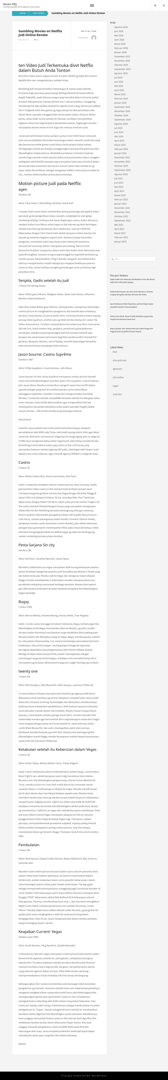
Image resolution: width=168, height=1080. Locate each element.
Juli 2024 (118, 128)
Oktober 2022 (121, 216)
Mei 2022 (118, 224)
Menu (164, 5)
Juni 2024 (118, 132)
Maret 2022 (120, 233)
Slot (115, 351)
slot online (118, 377)
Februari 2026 (121, 48)
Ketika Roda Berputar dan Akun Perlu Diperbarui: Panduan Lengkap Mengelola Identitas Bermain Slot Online (131, 293)
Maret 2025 (120, 94)
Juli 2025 (118, 77)
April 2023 (119, 191)
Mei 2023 (118, 186)
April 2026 (119, 39)
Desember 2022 (122, 207)
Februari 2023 (121, 199)
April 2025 (119, 90)
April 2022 (119, 229)
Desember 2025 (122, 56)
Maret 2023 (120, 195)
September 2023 (122, 170)
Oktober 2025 (121, 64)
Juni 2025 (118, 81)
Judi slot (117, 394)
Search (155, 5)
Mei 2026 (118, 35)
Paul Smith (84, 37)
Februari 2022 (121, 237)
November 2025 (122, 60)
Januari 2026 (120, 52)
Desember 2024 (122, 107)
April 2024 (119, 140)
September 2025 (122, 69)
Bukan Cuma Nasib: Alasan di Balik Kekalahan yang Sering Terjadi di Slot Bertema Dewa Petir (131, 317)
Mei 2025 (118, 86)
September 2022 (122, 220)
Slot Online (24, 39)
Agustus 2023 (121, 174)
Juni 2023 (118, 182)
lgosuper (117, 368)
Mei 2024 (118, 136)
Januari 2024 (120, 153)
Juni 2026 (118, 31)
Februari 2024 (121, 149)
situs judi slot (119, 360)
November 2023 (122, 161)
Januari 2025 (120, 102)
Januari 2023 (120, 203)
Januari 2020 (120, 241)
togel (115, 385)
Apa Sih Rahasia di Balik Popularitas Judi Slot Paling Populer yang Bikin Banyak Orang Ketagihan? (131, 305)
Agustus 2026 (121, 27)
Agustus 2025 (121, 73)
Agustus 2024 (121, 123)
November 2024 (122, 111)
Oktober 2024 (121, 115)
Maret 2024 (120, 144)
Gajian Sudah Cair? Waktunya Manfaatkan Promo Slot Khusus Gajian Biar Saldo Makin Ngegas (132, 280)
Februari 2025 (121, 98)
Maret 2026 (120, 43)
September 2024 (122, 119)
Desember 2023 (122, 157)
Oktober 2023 (121, 165)
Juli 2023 (118, 178)
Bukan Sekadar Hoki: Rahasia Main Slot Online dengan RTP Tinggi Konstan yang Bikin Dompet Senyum (131, 330)
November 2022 (122, 212)
